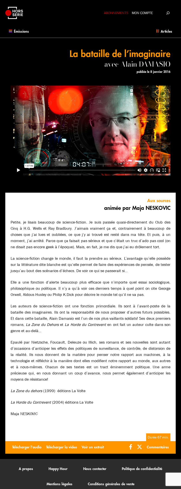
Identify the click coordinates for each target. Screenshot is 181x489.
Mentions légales (59, 484)
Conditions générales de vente (111, 484)
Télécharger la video (61, 447)
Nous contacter (94, 469)
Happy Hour (58, 469)
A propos (26, 469)
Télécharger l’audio (26, 447)
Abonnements (116, 13)
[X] (139, 447)
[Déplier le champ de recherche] (168, 13)
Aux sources (158, 200)
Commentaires (158, 447)
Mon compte (142, 13)
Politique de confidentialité (142, 469)
